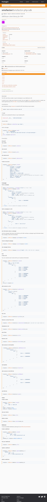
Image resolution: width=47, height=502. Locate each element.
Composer (13, 106)
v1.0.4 (3, 77)
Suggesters (5, 37)
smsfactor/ (7, 10)
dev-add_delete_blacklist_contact (8, 86)
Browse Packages (20, 497)
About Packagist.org (5, 496)
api (4, 68)
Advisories (5, 43)
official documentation (25, 426)
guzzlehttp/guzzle (6, 54)
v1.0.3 (3, 78)
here (30, 100)
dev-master (4, 72)
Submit (27, 1)
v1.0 (3, 83)
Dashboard (19, 501)
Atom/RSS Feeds (4, 497)
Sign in (42, 1)
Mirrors (3, 501)
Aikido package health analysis (9, 45)
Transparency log (5, 30)
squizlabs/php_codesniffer (31, 54)
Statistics (18, 496)
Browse (21, 1)
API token (15, 101)
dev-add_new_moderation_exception (9, 85)
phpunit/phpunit (29, 52)
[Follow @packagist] (42, 497)
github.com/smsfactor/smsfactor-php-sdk (10, 27)
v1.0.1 (3, 82)
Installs (4, 34)
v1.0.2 (3, 80)
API (2, 499)
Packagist (5, 2)
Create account (35, 1)
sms (7, 68)
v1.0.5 (3, 75)
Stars (4, 38)
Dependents (5, 35)
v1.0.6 (3, 74)
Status (18, 499)
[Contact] (39, 497)
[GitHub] (45, 497)
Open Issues (5, 39)
